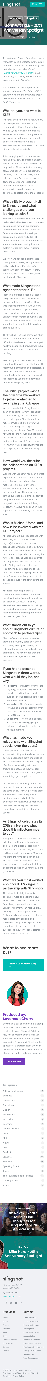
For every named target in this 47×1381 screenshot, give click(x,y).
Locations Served (10, 1340)
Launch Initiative (11, 1128)
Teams (6, 1171)
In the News (9, 1114)
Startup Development (32, 1351)
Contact (6, 1351)
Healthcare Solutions (32, 1340)
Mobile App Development (34, 1347)
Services (6, 1329)
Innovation (8, 1119)
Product (7, 1152)
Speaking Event (11, 1166)
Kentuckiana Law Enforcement (18, 72)
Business (7, 1095)
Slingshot (31, 18)
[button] (37, 4)
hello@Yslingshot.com (11, 1296)
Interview (15, 18)
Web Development (31, 1358)
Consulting (8, 1105)
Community (9, 1100)
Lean (5, 1133)
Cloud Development (32, 1321)
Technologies (29, 1354)
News (6, 1142)
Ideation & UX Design (32, 1343)
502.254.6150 (11, 1293)
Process (6, 1325)
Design (6, 1109)
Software (7, 1161)
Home (5, 1318)
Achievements (8, 1343)
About (5, 1321)
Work (5, 1332)
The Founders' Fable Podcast (18, 1175)
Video (6, 1185)
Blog (5, 1336)
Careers (6, 1347)
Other (6, 1147)
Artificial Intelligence (13, 1091)
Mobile (6, 1138)
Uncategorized (10, 1180)
